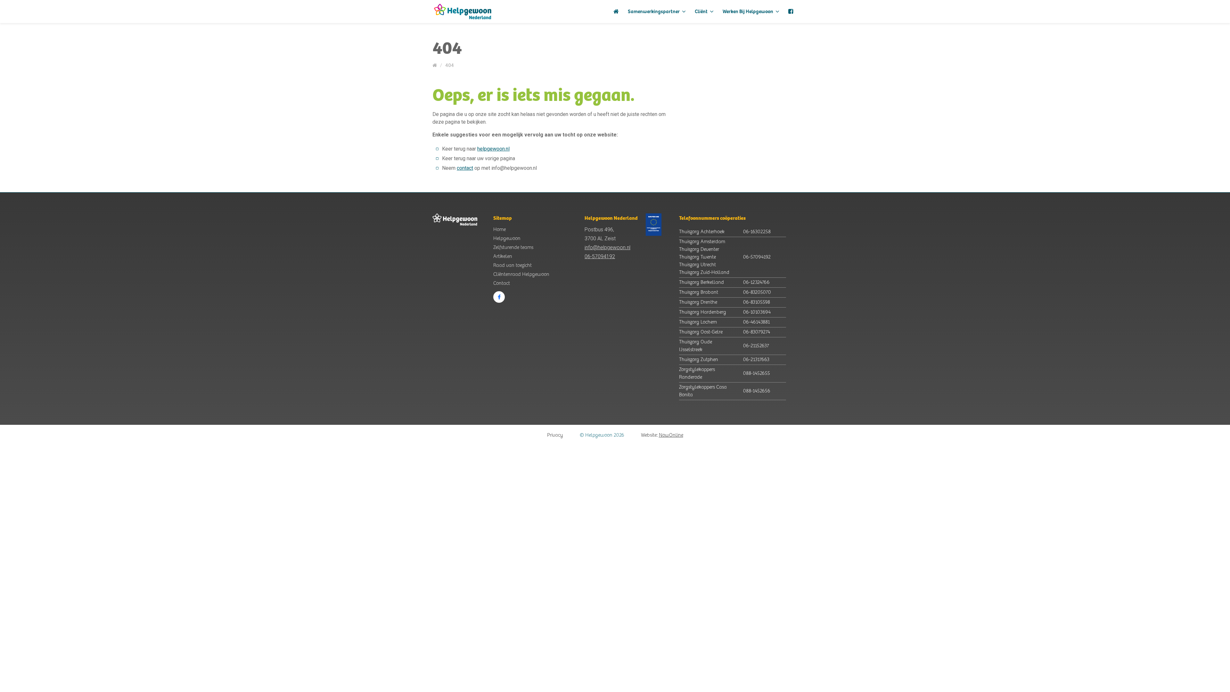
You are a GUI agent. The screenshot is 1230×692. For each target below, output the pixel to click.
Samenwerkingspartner (654, 11)
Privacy (555, 435)
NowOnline (671, 435)
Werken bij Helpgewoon (748, 11)
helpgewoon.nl (493, 149)
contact (465, 168)
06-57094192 (600, 256)
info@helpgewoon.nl (607, 247)
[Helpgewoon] (462, 11)
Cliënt (702, 11)
